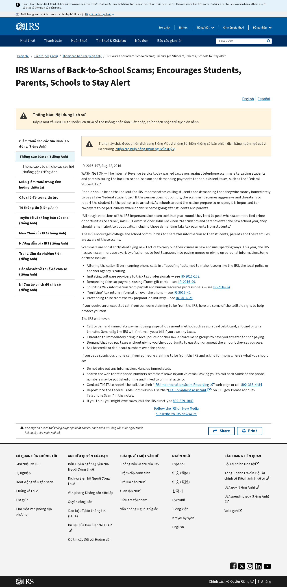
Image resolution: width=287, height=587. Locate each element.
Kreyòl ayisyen (183, 518)
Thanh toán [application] (53, 40)
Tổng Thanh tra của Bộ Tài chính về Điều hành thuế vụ (244, 476)
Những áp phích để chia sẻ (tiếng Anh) (40, 287)
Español (264, 98)
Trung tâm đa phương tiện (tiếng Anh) (40, 256)
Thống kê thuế (27, 491)
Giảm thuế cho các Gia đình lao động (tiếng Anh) (44, 144)
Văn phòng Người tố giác (139, 509)
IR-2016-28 (184, 298)
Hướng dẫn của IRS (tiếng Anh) (43, 243)
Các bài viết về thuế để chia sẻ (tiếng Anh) (43, 272)
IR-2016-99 (186, 281)
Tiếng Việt (203, 27)
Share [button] (225, 431)
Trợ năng (264, 581)
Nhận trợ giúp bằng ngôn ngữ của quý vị (145, 149)
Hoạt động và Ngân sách (34, 482)
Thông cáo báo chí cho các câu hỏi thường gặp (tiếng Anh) (48, 169)
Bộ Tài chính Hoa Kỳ (239, 464)
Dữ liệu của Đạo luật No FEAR (90, 525)
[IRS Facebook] (233, 565)
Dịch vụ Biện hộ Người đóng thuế (89, 481)
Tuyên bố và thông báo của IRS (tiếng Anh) (44, 220)
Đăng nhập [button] (260, 27)
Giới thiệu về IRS (28, 464)
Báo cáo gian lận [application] (169, 40)
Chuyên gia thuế (233, 27)
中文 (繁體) (181, 482)
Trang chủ (23, 56)
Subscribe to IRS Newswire (176, 413)
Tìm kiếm (268, 41)
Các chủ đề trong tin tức (38, 197)
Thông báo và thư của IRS (139, 464)
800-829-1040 (183, 400)
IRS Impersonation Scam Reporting (181, 384)
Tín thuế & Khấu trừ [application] (111, 40)
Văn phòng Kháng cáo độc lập (90, 492)
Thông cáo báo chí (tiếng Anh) (82, 56)
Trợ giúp (164, 27)
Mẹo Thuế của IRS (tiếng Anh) (42, 233)
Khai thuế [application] (27, 40)
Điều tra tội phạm (133, 500)
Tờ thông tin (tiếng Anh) (38, 207)
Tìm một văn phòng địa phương (34, 512)
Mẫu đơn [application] (141, 40)
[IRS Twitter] (241, 565)
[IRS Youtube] (267, 565)
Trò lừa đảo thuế (133, 482)
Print (252, 431)
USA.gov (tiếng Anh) (239, 487)
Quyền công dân (80, 501)
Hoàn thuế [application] (79, 40)
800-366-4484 (251, 384)
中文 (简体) (181, 473)
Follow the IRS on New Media (176, 408)
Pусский (178, 500)
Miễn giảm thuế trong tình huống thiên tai (40, 185)
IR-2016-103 (190, 276)
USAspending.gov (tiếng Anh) (246, 496)
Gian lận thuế (130, 491)
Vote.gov (231, 510)
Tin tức (183, 27)
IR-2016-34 (221, 287)
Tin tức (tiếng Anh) (46, 56)
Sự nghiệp (23, 473)
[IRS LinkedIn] (258, 565)
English (248, 98)
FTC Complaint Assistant (187, 390)
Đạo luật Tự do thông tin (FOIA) (87, 513)
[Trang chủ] (27, 24)
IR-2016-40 (182, 292)
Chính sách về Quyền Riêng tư (231, 581)
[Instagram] (250, 565)
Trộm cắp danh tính (135, 473)
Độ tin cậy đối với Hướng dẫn (89, 539)
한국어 (177, 491)
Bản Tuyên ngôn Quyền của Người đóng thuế (88, 467)
